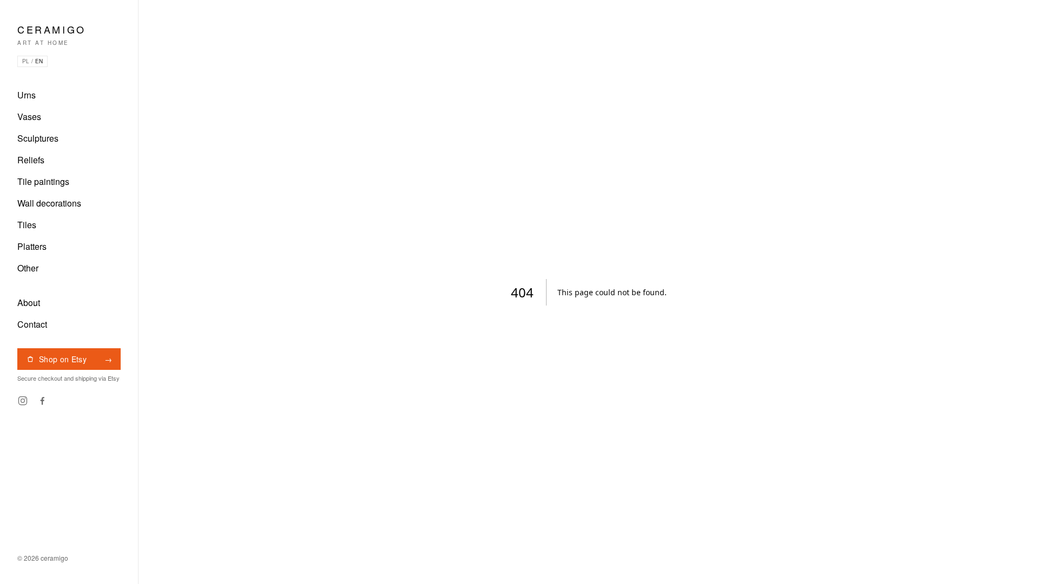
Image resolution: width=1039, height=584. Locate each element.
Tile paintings (43, 181)
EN (39, 61)
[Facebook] (42, 400)
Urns (26, 95)
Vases (29, 116)
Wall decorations (49, 203)
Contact (32, 324)
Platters (32, 246)
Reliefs (30, 160)
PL (25, 61)
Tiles (26, 224)
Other (27, 268)
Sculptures (37, 138)
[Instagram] (22, 400)
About (28, 302)
